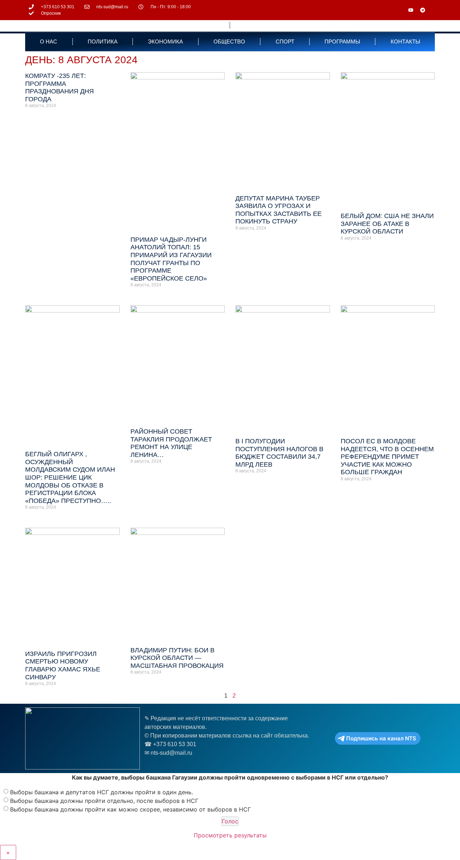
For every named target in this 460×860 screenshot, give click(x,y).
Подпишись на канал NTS (381, 738)
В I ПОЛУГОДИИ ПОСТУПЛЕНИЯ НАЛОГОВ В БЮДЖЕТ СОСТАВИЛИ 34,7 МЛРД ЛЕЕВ (279, 453)
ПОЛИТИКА (103, 41)
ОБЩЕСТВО (229, 41)
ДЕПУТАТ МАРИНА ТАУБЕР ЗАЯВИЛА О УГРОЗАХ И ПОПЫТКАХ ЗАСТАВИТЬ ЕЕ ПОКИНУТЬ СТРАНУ (278, 210)
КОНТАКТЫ (405, 41)
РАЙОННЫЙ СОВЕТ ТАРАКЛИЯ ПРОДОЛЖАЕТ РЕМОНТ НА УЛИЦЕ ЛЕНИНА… (171, 443)
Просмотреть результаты (230, 835)
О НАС (48, 41)
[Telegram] (423, 10)
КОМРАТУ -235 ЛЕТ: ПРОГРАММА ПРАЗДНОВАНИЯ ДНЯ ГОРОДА (59, 87)
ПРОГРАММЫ (342, 41)
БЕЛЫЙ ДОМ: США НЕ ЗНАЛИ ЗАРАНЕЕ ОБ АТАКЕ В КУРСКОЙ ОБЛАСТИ (387, 223)
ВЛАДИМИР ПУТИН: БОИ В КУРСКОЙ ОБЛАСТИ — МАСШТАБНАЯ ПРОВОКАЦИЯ (177, 658)
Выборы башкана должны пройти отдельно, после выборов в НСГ (104, 800)
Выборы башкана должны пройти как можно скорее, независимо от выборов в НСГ (130, 809)
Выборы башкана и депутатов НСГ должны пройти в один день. (101, 791)
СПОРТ (285, 41)
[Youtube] (411, 10)
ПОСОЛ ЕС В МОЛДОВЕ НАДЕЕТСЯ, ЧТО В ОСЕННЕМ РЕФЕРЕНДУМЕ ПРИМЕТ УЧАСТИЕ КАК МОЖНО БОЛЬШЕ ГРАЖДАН (387, 457)
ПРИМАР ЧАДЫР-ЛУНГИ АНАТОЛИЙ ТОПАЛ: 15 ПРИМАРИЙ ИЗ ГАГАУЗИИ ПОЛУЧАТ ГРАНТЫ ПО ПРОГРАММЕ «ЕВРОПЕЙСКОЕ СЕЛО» (171, 259)
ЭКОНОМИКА (165, 41)
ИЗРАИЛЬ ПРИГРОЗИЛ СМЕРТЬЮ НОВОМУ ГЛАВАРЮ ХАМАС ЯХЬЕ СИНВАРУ (62, 665)
